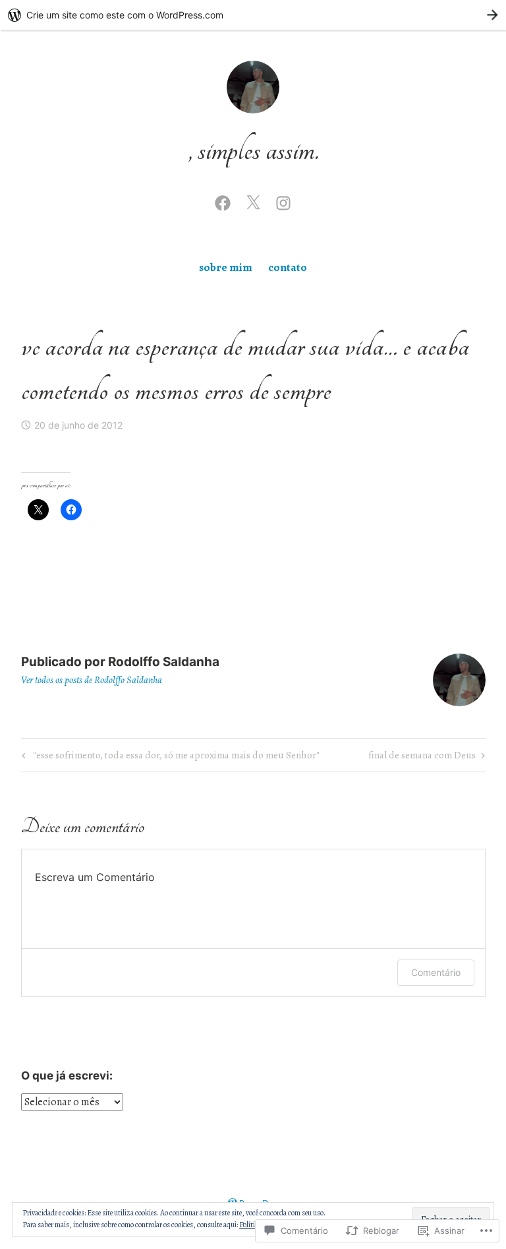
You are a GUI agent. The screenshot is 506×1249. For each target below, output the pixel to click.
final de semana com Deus (422, 757)
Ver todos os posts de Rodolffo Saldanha (91, 679)
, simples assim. (253, 150)
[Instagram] (283, 201)
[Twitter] (253, 201)
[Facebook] (222, 201)
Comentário (436, 972)
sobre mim (225, 267)
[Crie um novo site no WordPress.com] (253, 15)
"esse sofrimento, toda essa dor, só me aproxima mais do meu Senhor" (168, 757)
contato (287, 267)
